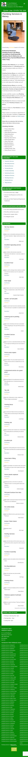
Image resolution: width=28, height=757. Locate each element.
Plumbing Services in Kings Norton (8, 693)
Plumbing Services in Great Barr (7, 682)
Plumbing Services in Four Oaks (7, 680)
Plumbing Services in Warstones (8, 734)
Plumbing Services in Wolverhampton (9, 741)
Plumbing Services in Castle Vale (8, 664)
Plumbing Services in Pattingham (8, 709)
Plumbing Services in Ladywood (8, 694)
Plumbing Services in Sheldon (7, 719)
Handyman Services (9, 175)
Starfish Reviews (23, 608)
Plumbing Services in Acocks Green (8, 659)
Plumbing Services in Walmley (7, 732)
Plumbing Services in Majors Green (8, 698)
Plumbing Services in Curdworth (8, 671)
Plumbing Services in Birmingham (8, 650)
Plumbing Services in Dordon (7, 673)
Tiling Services (8, 182)
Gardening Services (9, 173)
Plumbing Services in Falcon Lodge (8, 677)
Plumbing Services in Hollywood (8, 689)
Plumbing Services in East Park (7, 675)
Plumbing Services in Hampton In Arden (9, 684)
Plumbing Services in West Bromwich (9, 735)
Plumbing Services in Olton (6, 707)
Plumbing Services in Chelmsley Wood (9, 666)
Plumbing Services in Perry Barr (7, 710)
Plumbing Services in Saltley (7, 718)
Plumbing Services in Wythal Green (8, 744)
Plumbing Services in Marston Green (8, 700)
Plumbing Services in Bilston (7, 652)
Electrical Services (9, 166)
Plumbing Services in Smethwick (8, 723)
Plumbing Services (9, 177)
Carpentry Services (9, 161)
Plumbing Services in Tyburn (7, 730)
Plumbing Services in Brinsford (7, 661)
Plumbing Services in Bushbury (7, 662)
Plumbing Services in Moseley (7, 703)
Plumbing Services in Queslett (7, 712)
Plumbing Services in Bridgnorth (8, 645)
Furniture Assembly (9, 170)
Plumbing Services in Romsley (7, 716)
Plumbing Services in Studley (7, 726)
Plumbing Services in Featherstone (8, 678)
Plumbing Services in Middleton (7, 702)
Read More (6, 239)
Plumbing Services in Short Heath (8, 721)
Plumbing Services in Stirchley (7, 725)
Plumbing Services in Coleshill (7, 668)
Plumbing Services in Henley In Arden (9, 687)
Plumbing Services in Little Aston (8, 696)
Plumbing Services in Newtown (7, 705)
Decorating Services (9, 163)
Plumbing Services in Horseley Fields (9, 691)
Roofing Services (9, 180)
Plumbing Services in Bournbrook (8, 646)
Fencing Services (9, 168)
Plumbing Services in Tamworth (7, 728)
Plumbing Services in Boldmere (7, 648)
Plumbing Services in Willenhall (7, 737)
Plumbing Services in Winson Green (8, 739)
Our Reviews (7, 229)
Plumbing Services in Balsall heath (8, 655)
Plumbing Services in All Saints (7, 657)
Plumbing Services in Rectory (7, 714)
